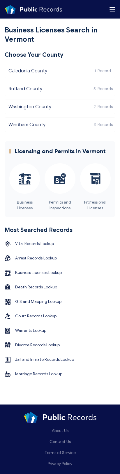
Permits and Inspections (60, 205)
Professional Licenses (95, 205)
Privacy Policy (60, 463)
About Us (60, 430)
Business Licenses (25, 205)
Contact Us (60, 441)
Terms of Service (60, 452)
